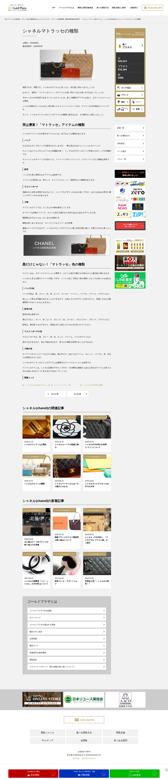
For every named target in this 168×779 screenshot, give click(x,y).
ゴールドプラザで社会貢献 (41, 611)
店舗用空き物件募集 (38, 653)
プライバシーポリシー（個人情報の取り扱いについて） (53, 667)
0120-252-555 (154, 8)
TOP (53, 8)
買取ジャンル (47, 732)
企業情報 (33, 639)
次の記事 (77, 394)
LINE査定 (121, 143)
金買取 (84, 740)
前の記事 (55, 394)
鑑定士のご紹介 (36, 632)
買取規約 (33, 660)
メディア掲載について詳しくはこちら (130, 225)
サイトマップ (35, 618)
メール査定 (121, 151)
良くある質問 (120, 740)
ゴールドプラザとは (66, 8)
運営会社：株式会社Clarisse (84, 758)
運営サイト (34, 646)
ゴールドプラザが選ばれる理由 (42, 625)
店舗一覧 (120, 128)
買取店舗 (120, 732)
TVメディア (47, 740)
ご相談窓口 (133, 8)
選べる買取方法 (103, 8)
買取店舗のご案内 (119, 8)
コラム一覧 (121, 159)
